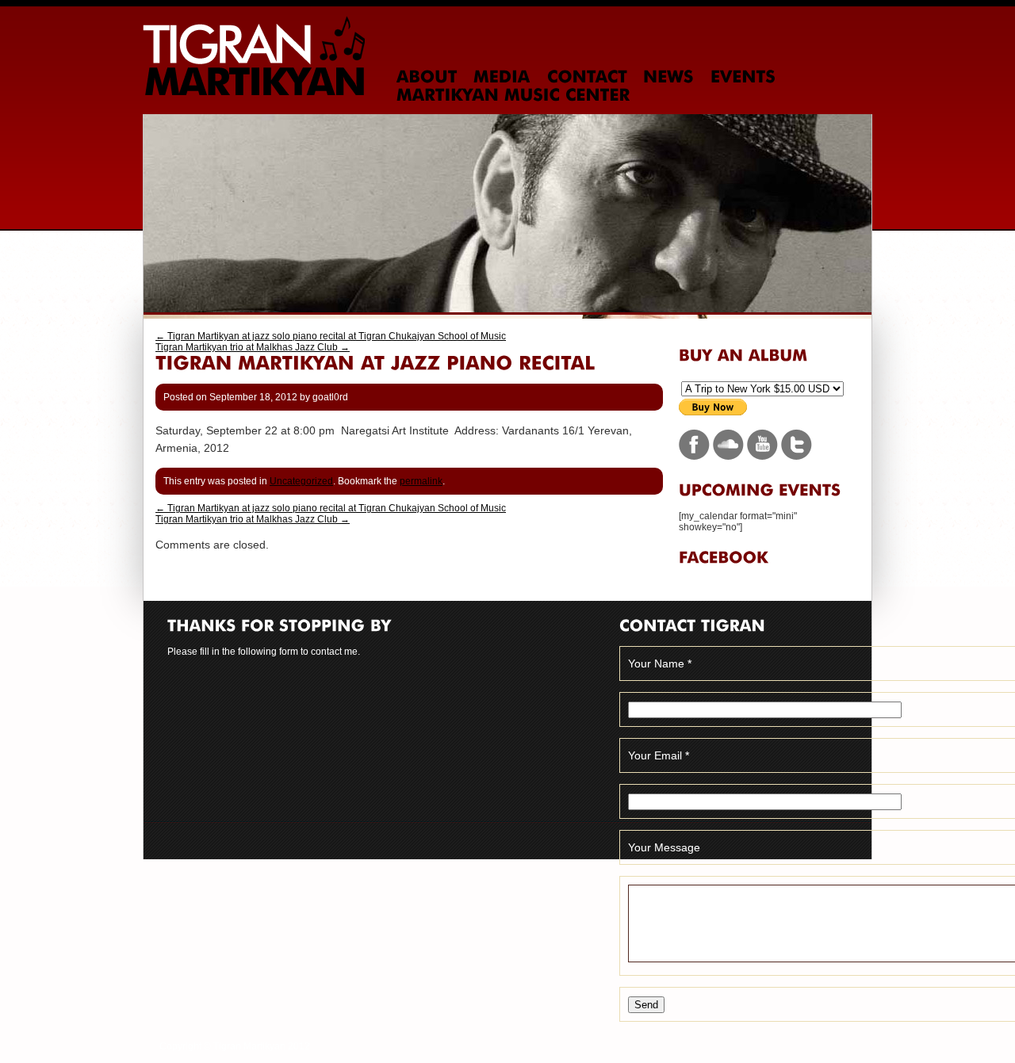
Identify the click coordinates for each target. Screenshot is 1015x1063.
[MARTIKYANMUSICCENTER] (513, 95)
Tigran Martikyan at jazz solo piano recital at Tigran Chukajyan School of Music (330, 336)
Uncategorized (301, 481)
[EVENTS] (743, 77)
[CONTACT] (587, 77)
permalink (421, 481)
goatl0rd (330, 397)
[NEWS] (668, 77)
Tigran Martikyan (254, 55)
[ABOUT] (427, 77)
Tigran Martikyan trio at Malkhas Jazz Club (252, 347)
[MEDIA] (501, 77)
